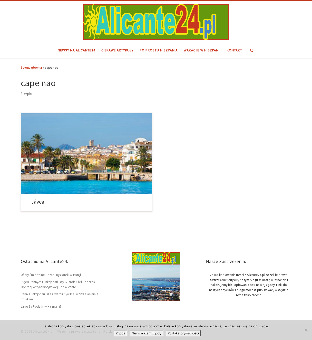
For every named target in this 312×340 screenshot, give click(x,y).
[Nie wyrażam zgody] (305, 330)
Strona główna (31, 67)
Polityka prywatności (183, 333)
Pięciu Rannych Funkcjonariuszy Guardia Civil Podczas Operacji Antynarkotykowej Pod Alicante (58, 284)
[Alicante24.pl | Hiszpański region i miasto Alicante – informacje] (156, 21)
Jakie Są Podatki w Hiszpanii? (41, 306)
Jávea (37, 201)
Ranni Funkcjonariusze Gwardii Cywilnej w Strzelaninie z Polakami (59, 296)
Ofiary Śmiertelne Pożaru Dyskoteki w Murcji (51, 275)
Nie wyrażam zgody (146, 333)
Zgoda (120, 333)
